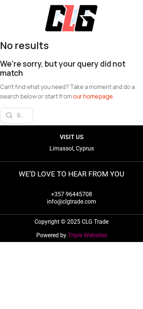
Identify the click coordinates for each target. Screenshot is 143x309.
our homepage (93, 96)
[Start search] (9, 115)
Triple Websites (87, 235)
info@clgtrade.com (71, 201)
